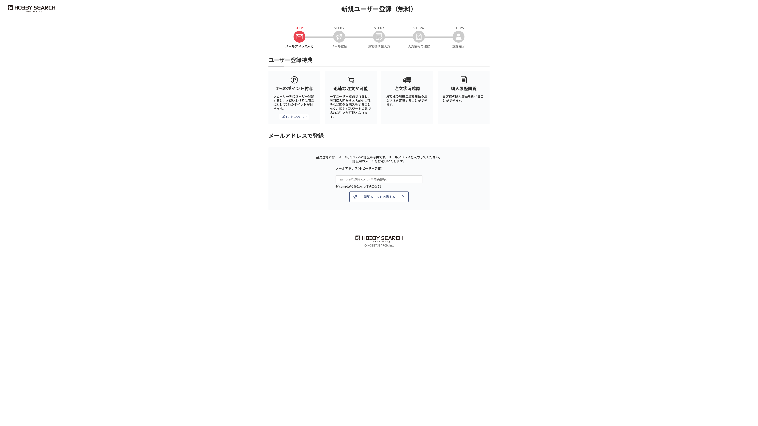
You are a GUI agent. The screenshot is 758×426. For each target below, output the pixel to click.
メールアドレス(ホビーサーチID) (359, 168)
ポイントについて (293, 117)
